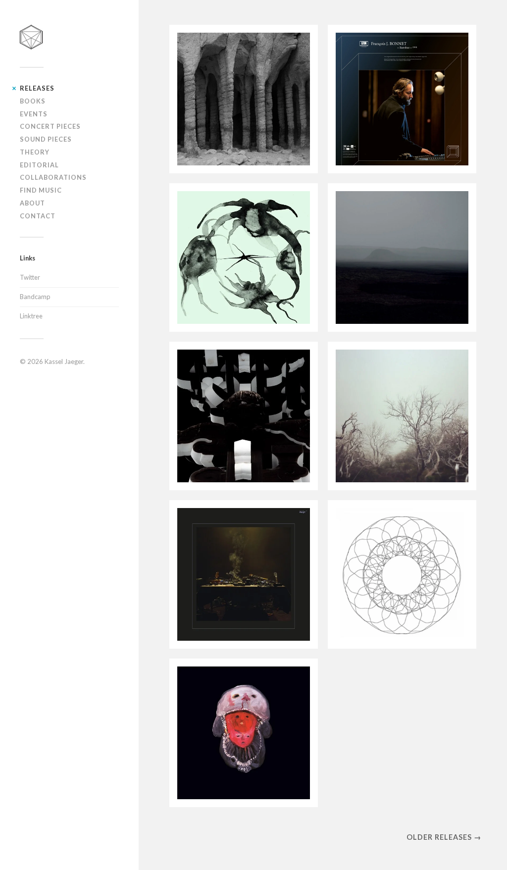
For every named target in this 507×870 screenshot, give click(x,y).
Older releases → (443, 837)
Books (33, 101)
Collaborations (53, 177)
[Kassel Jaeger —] (69, 37)
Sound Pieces (46, 139)
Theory (35, 152)
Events (34, 114)
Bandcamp (35, 297)
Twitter (30, 277)
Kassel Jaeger (64, 361)
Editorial (39, 165)
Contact (37, 216)
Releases (37, 88)
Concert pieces (50, 126)
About (32, 203)
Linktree (31, 316)
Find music (41, 190)
